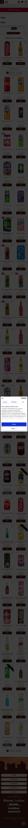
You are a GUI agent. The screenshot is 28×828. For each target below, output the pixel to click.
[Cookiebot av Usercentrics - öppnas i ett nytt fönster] (21, 398)
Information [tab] (14, 401)
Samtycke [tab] (5, 401)
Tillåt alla (14, 424)
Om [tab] (23, 401)
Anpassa (13, 428)
